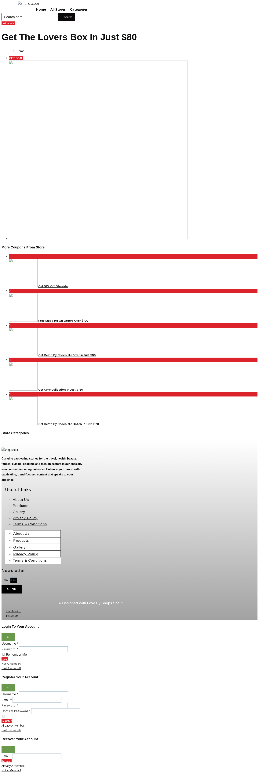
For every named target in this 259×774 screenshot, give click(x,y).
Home (41, 9)
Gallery (19, 512)
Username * (10, 643)
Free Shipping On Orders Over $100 (63, 320)
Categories (79, 9)
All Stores (58, 9)
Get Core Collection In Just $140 (60, 389)
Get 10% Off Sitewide (53, 286)
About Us (21, 500)
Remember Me (16, 654)
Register (7, 721)
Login (5, 659)
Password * (10, 649)
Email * (7, 700)
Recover (7, 761)
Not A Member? (11, 663)
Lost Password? (11, 668)
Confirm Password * (16, 711)
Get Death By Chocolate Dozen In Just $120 (68, 424)
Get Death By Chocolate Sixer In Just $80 (67, 355)
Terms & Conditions (30, 524)
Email (6, 580)
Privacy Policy (25, 518)
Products (20, 506)
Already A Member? (13, 725)
